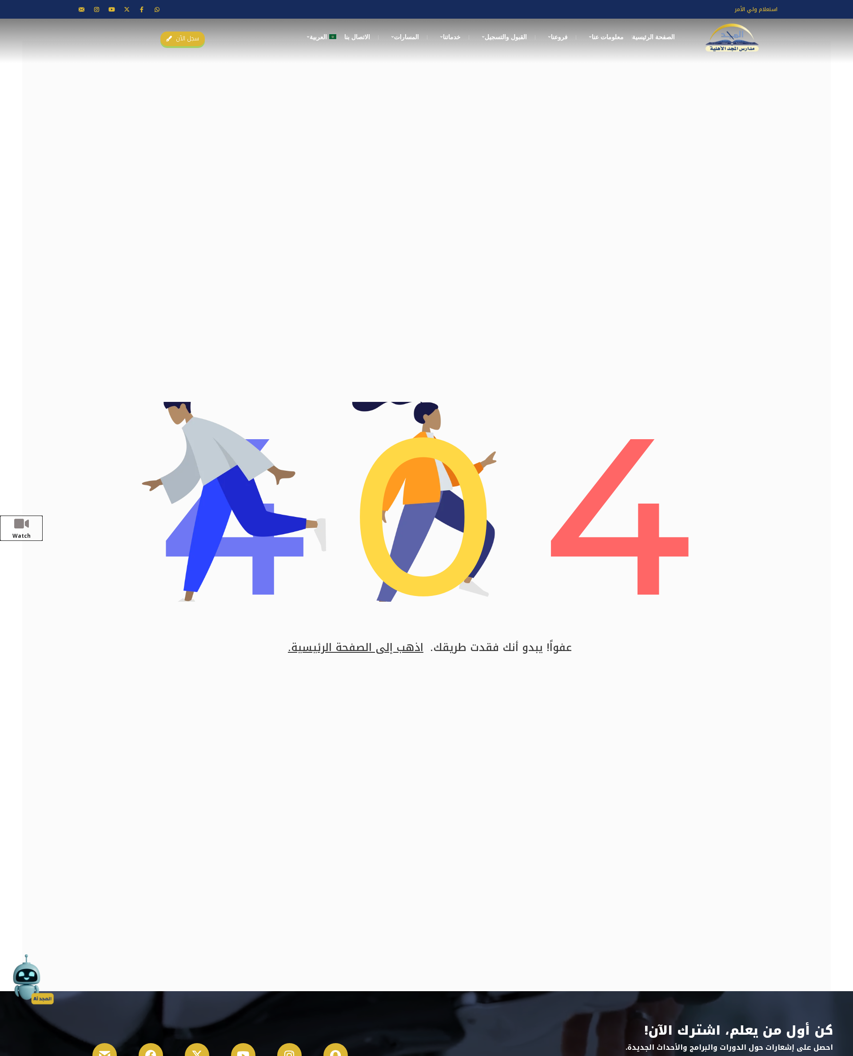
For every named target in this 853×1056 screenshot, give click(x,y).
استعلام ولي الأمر (756, 9)
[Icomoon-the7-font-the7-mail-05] (81, 9)
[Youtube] (111, 9)
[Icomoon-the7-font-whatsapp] (157, 9)
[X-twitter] (126, 9)
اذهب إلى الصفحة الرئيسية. (355, 647)
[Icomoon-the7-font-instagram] (96, 9)
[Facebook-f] (141, 9)
